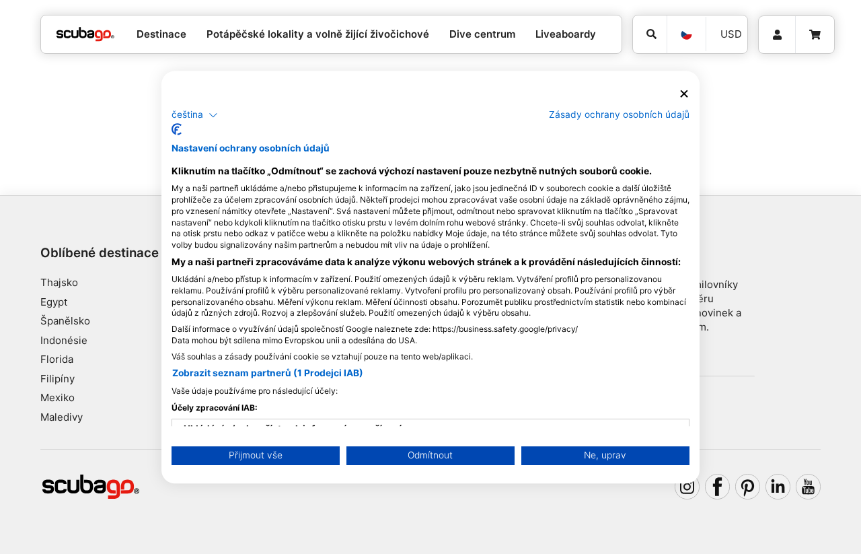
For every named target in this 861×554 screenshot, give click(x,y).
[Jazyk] (686, 34)
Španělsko (65, 320)
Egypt (53, 302)
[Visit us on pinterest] (748, 486)
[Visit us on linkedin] (778, 486)
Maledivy (61, 417)
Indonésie (63, 340)
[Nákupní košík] (815, 35)
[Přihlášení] (777, 35)
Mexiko (57, 397)
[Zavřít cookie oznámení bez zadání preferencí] (684, 93)
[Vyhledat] (650, 34)
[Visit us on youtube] (808, 486)
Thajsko (59, 282)
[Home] (85, 34)
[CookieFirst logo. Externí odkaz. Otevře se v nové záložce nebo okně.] (177, 129)
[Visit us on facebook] (718, 486)
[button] (195, 115)
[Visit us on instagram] (687, 486)
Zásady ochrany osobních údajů (619, 114)
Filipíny (57, 378)
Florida (56, 359)
